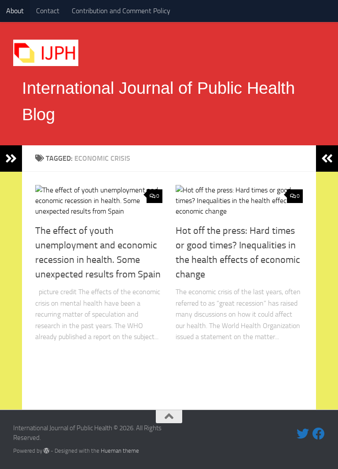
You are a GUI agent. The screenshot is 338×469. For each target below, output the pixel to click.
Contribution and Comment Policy (121, 11)
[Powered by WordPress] (46, 451)
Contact (47, 11)
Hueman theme (120, 450)
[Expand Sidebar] (11, 158)
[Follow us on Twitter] (303, 434)
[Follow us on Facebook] (318, 434)
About (15, 11)
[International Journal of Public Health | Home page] (45, 53)
